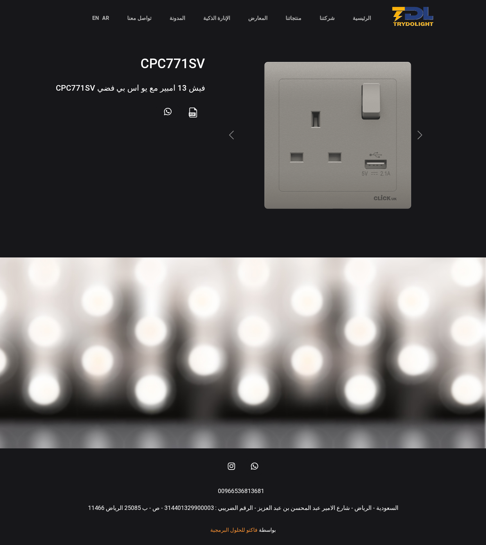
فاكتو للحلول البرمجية (234, 530)
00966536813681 (241, 490)
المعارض (257, 18)
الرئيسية (362, 18)
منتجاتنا (294, 18)
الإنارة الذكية (216, 18)
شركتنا (327, 18)
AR (105, 18)
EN (95, 18)
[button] (420, 135)
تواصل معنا (139, 18)
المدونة (177, 18)
